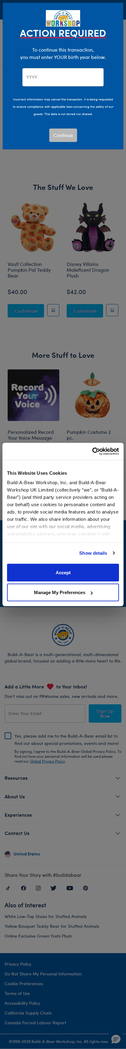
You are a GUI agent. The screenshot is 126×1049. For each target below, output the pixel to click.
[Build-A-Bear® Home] (63, 17)
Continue (63, 135)
